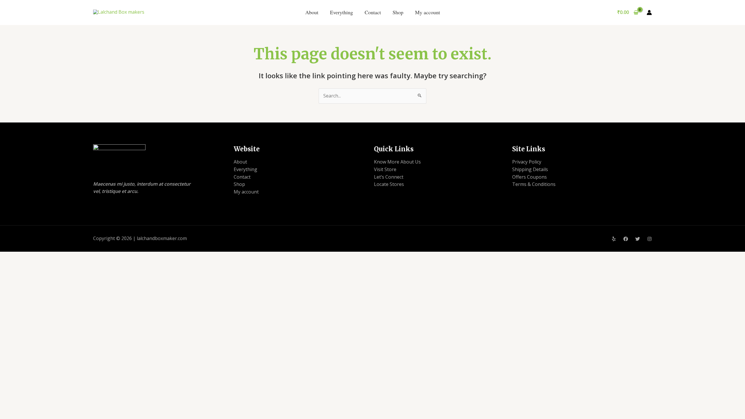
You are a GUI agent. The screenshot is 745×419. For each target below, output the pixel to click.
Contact (373, 12)
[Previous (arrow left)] (10, 125)
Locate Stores (389, 184)
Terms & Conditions (534, 184)
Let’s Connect (388, 177)
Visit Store (385, 169)
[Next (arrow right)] (735, 125)
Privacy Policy (526, 162)
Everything (341, 12)
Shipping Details (530, 169)
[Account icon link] (649, 12)
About (311, 12)
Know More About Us (397, 162)
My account (427, 12)
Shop (398, 12)
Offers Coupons (529, 177)
